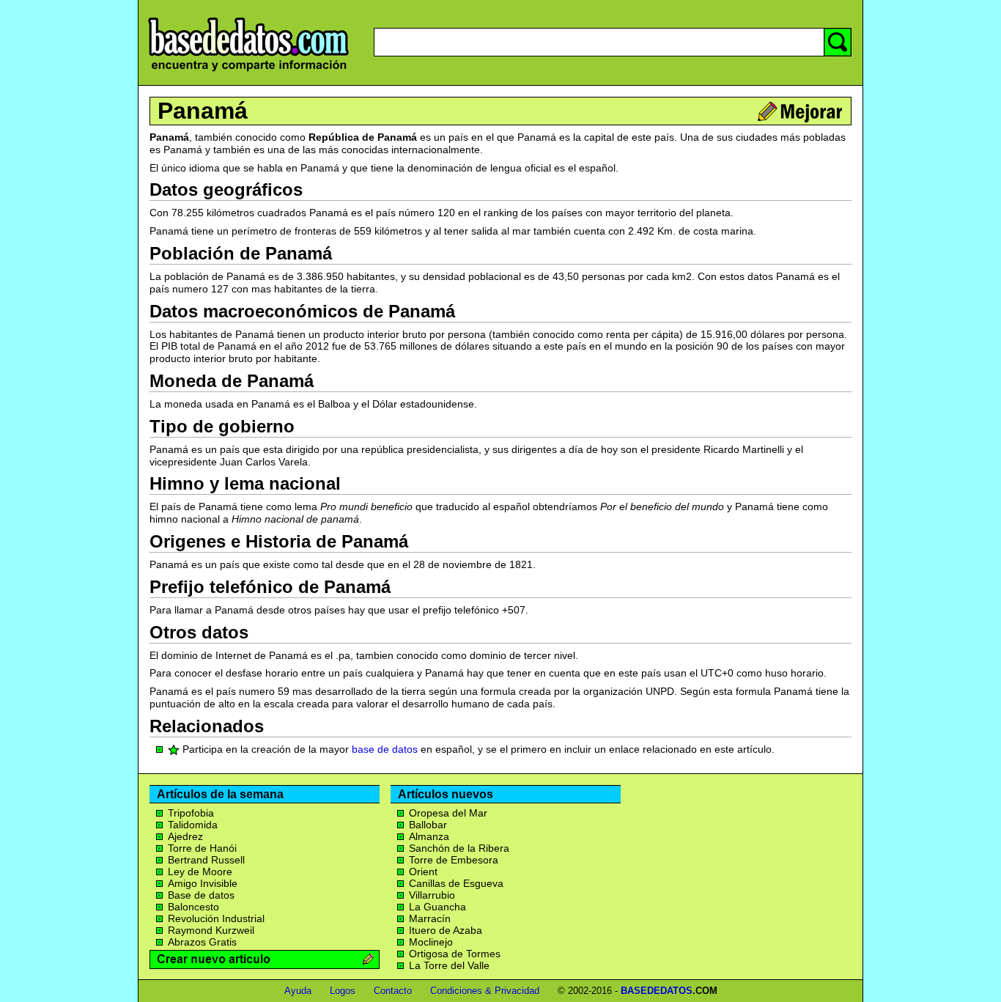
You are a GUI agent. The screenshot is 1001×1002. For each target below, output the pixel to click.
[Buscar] (837, 42)
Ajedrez (185, 836)
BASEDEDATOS (656, 990)
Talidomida (193, 824)
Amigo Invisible (202, 883)
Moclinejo (431, 942)
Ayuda (297, 990)
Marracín (430, 918)
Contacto (393, 990)
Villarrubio (432, 895)
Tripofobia (191, 813)
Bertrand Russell (206, 860)
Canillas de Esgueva (456, 883)
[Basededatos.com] (248, 71)
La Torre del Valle (449, 965)
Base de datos (201, 895)
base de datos (385, 749)
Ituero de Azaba (445, 930)
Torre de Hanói (202, 848)
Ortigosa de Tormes (454, 953)
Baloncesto (193, 907)
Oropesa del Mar (448, 813)
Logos (342, 990)
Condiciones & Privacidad (484, 990)
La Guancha (437, 907)
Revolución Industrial (216, 918)
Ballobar (428, 824)
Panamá (203, 110)
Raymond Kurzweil (211, 930)
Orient (423, 871)
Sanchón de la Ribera (459, 848)
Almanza (429, 836)
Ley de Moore (200, 871)
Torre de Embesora (453, 860)
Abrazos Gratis (202, 942)
